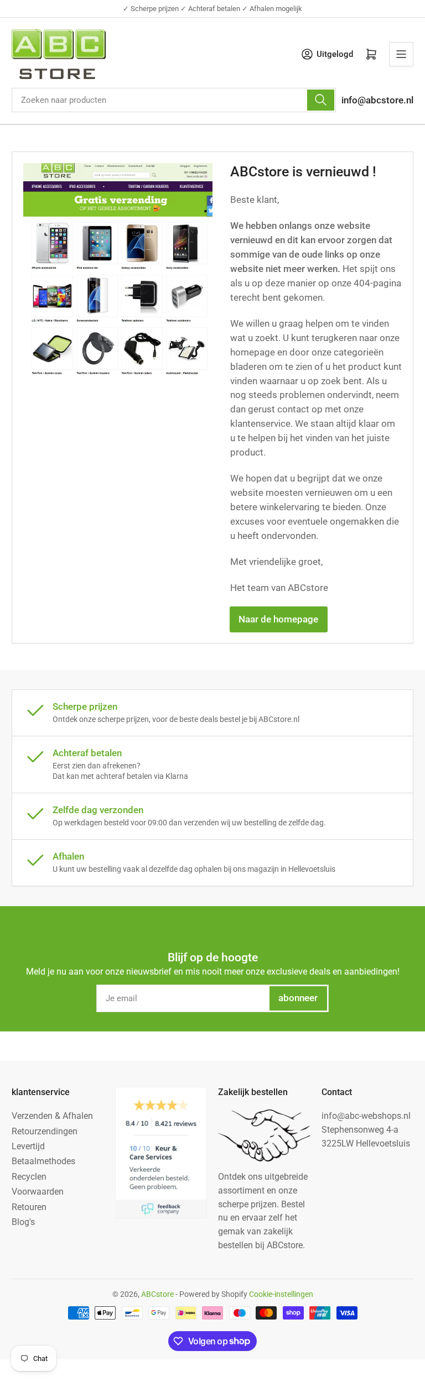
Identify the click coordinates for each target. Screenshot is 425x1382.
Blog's (23, 1222)
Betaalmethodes (43, 1161)
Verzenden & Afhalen (52, 1116)
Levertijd (28, 1146)
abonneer (298, 998)
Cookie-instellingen (281, 1294)
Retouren (29, 1207)
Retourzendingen (44, 1131)
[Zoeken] (320, 100)
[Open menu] (401, 54)
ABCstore (157, 1294)
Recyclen (29, 1176)
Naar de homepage (278, 619)
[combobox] (174, 100)
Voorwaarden (38, 1191)
